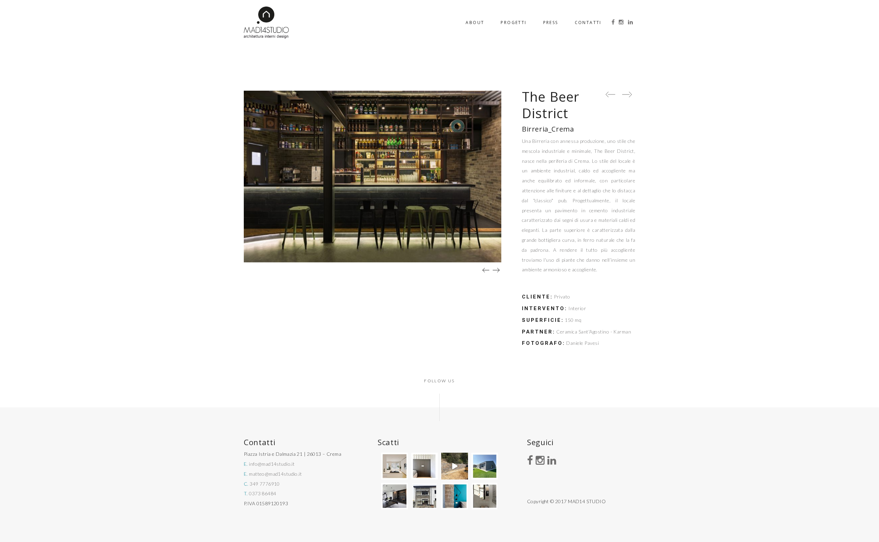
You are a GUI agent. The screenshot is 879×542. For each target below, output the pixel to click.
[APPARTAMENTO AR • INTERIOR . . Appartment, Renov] (454, 496)
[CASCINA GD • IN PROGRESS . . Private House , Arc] (424, 466)
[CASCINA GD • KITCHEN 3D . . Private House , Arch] (484, 496)
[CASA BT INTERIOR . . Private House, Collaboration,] (394, 466)
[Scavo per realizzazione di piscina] (454, 466)
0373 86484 (262, 493)
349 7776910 (265, 484)
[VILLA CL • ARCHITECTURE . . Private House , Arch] (484, 466)
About (475, 22)
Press (550, 22)
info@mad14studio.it (272, 464)
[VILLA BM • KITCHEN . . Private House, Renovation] (394, 496)
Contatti (588, 22)
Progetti (513, 22)
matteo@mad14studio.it (275, 474)
